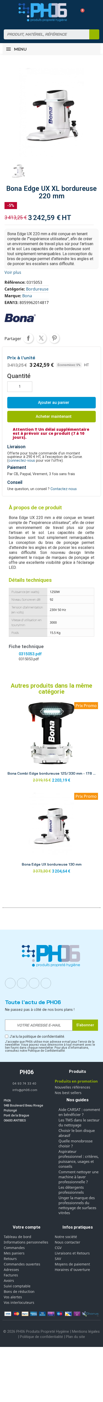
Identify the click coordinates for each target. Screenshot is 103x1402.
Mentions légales (86, 1331)
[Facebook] (10, 983)
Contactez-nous (63, 489)
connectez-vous (21, 460)
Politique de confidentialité (41, 1336)
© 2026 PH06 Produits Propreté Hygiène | (37, 1331)
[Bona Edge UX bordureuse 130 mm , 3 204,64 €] (51, 834)
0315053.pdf (30, 654)
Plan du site (75, 1336)
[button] (80, 12)
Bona (27, 295)
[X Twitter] (46, 983)
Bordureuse (37, 289)
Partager (28, 338)
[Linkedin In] (34, 983)
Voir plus (12, 272)
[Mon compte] (72, 12)
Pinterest (54, 338)
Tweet (41, 338)
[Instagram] (22, 983)
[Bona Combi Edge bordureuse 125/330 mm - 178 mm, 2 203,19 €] (51, 744)
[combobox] (43, 34)
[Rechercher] (94, 34)
